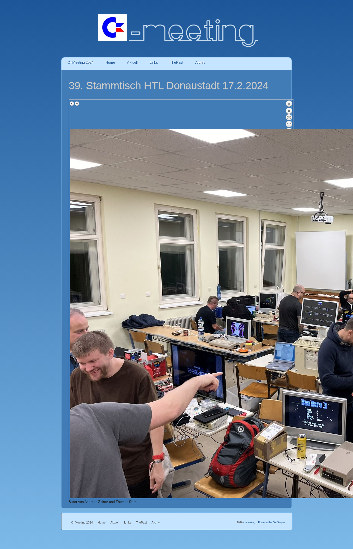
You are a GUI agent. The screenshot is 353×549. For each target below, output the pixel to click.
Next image (76, 103)
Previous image (72, 103)
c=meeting (249, 522)
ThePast (176, 62)
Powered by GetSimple (271, 522)
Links (154, 62)
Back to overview (288, 114)
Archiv (200, 62)
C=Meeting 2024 (80, 62)
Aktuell (132, 62)
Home (110, 62)
